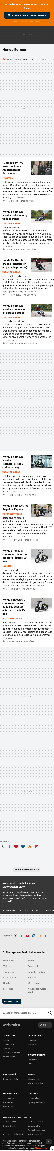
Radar (34, 59)
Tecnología (8, 972)
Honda (6, 983)
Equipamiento (10, 977)
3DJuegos (32, 1040)
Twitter (2, 845)
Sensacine (32, 1060)
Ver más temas (11, 1001)
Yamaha (32, 977)
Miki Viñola (15, 249)
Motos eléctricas (12, 514)
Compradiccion (9, 1106)
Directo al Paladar (10, 1079)
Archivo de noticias (28, 869)
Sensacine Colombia (36, 1130)
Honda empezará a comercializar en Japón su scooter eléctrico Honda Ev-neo (14, 606)
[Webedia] (11, 1026)
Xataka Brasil (9, 1126)
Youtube (16, 845)
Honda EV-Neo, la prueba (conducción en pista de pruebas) (14, 264)
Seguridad (33, 966)
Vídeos (6, 966)
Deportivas (24, 910)
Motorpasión (33, 1079)
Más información (42, 1148)
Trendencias (8, 1098)
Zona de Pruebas (11, 223)
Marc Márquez (35, 983)
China (24, 59)
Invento (44, 59)
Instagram (23, 845)
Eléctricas (8, 989)
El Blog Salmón (34, 1098)
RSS (29, 845)
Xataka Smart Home (11, 1053)
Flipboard (36, 845)
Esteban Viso (15, 540)
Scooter (7, 566)
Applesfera (8, 1048)
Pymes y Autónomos (36, 1102)
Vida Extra (32, 1044)
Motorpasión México (36, 1134)
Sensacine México (36, 1126)
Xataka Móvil (8, 1044)
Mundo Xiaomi (9, 1057)
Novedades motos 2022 (37, 990)
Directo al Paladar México (14, 1134)
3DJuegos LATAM (35, 1122)
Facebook (9, 845)
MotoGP (35, 910)
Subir (43, 1025)
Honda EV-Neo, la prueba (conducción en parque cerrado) (14, 309)
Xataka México (9, 1122)
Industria (7, 178)
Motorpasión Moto (35, 1083)
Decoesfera (8, 1102)
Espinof (31, 1064)
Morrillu (14, 201)
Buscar (50, 1013)
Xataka (6, 1040)
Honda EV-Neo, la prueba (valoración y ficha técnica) (14, 215)
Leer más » (21, 198)
